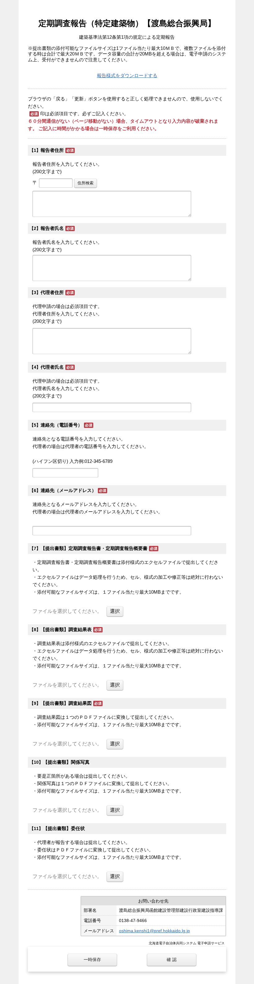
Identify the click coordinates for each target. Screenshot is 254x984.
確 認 (172, 959)
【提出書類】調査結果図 (66, 703)
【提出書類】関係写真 (66, 762)
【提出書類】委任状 (64, 828)
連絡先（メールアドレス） (68, 490)
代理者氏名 (52, 367)
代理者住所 (52, 292)
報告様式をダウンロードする (127, 75)
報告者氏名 (52, 228)
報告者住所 (52, 150)
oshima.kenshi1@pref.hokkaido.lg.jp (154, 930)
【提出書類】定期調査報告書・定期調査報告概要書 (94, 548)
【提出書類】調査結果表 (66, 629)
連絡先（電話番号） (61, 425)
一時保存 (92, 959)
